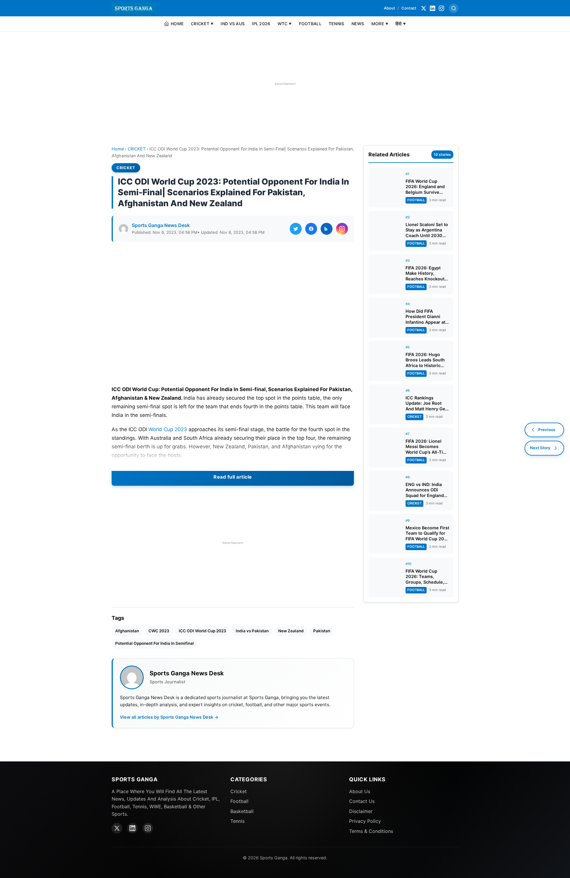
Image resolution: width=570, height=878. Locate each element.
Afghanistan (127, 630)
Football (239, 801)
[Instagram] (441, 8)
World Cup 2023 (167, 429)
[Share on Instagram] (342, 229)
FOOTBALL (310, 23)
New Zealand (291, 630)
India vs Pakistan (252, 630)
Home (118, 148)
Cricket (238, 791)
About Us (359, 791)
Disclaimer (361, 811)
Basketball (242, 811)
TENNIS (336, 23)
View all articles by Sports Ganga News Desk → (169, 717)
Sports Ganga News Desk (161, 225)
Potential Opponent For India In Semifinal (154, 643)
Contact (408, 8)
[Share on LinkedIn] (326, 229)
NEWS (358, 23)
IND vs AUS (233, 23)
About (389, 8)
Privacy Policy (365, 821)
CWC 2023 (158, 630)
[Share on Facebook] (311, 229)
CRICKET (136, 148)
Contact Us (362, 801)
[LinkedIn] (432, 8)
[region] (285, 83)
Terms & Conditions (371, 831)
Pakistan (321, 630)
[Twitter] (423, 8)
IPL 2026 (261, 23)
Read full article (232, 477)
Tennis (237, 821)
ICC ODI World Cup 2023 (202, 630)
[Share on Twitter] (296, 229)
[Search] (453, 8)
